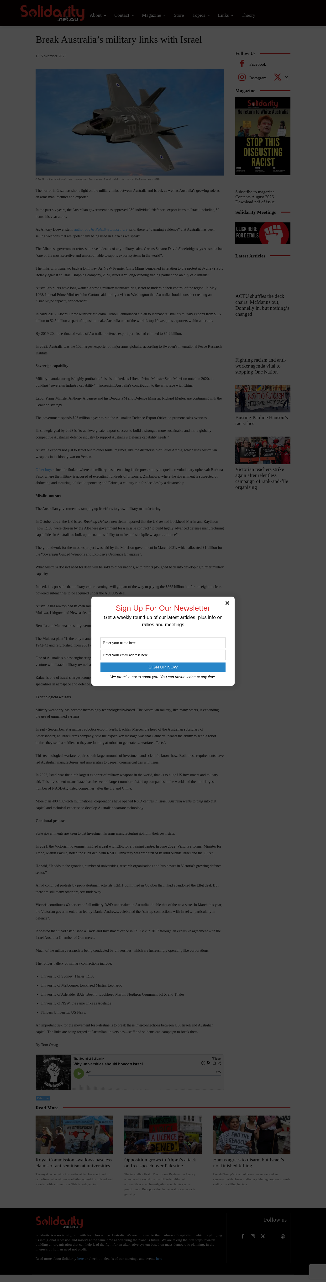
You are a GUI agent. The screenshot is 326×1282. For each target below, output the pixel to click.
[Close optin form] (228, 604)
